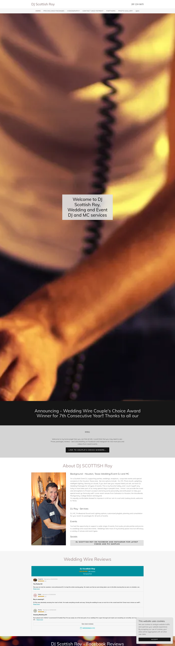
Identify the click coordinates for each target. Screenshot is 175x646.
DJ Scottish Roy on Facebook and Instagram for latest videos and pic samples (107, 543)
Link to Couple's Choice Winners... (87, 450)
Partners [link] (110, 11)
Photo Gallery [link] (125, 11)
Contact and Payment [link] (93, 11)
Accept (154, 639)
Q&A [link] (137, 11)
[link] (59, 5)
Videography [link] (73, 11)
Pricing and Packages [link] (54, 11)
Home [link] (38, 11)
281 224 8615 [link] (137, 4)
